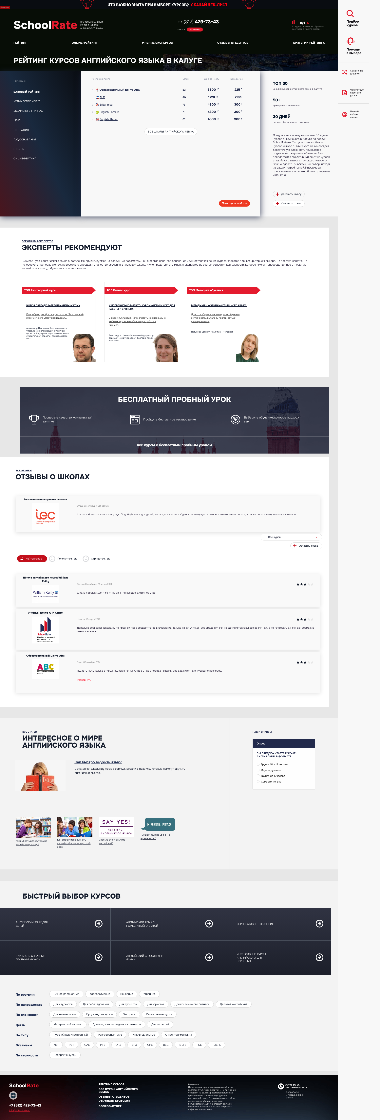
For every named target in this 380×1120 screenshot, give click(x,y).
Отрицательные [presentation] (100, 558)
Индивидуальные (143, 1034)
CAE (87, 1045)
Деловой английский (233, 1004)
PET (71, 1045)
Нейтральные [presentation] (34, 558)
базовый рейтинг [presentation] (26, 91)
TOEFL (216, 1045)
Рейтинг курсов (111, 1084)
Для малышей (160, 1024)
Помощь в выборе (234, 203)
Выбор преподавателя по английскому (53, 305)
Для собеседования (96, 1004)
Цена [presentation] (16, 120)
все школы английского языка (171, 131)
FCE (199, 1045)
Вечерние (126, 994)
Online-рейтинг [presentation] (24, 158)
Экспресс (129, 1014)
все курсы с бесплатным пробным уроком (174, 445)
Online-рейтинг (84, 43)
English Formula (110, 112)
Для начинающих (64, 1014)
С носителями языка (178, 1034)
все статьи (29, 731)
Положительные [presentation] (67, 558)
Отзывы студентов (232, 43)
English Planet (109, 119)
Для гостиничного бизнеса (192, 1004)
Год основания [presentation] (24, 139)
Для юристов (155, 1004)
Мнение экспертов (157, 43)
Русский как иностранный (70, 1034)
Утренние (149, 994)
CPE (150, 1045)
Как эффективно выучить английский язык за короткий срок (73, 843)
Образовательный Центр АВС (120, 90)
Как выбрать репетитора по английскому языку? (31, 842)
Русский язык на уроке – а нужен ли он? (155, 836)
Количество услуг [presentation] (26, 101)
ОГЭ (118, 1045)
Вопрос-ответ (110, 1106)
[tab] (45, 92)
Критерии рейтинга (309, 43)
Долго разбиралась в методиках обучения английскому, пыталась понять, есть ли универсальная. (215, 318)
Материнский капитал (67, 1024)
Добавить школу (291, 194)
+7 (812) (198, 22)
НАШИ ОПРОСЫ (262, 732)
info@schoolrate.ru (19, 1110)
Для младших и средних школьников (117, 1024)
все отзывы (24, 470)
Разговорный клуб (110, 1034)
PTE (102, 1045)
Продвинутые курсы (99, 1014)
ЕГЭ (134, 1045)
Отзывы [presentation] (19, 149)
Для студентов (63, 1004)
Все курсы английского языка (118, 1090)
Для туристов (128, 1004)
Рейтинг (20, 43)
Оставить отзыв (291, 203)
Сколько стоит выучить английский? (112, 841)
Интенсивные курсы (159, 1014)
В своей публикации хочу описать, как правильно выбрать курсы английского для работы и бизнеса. (137, 321)
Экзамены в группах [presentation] (28, 110)
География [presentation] (21, 130)
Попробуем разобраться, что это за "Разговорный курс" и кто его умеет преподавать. (55, 316)
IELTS (182, 1045)
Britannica (106, 104)
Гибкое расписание (66, 994)
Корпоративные (99, 994)
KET (56, 1045)
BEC (166, 1045)
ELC (102, 97)
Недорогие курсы (64, 1055)
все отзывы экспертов (37, 241)
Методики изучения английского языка (219, 305)
